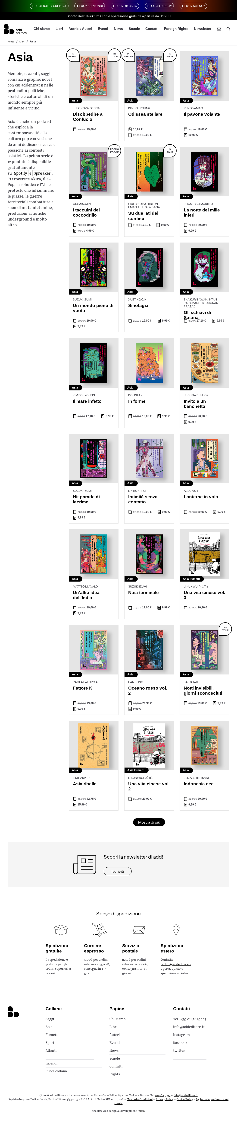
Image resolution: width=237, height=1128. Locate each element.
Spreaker (42, 173)
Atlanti (51, 1050)
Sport (50, 1042)
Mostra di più (149, 822)
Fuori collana (56, 1071)
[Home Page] (15, 29)
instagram (181, 1034)
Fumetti (52, 1034)
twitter (179, 1050)
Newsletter (202, 29)
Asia (49, 1026)
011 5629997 (162, 1095)
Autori (114, 1034)
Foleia (141, 1111)
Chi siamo (42, 29)
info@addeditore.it (189, 1026)
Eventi (103, 29)
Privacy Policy (164, 1099)
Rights (114, 1074)
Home (11, 41)
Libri (59, 29)
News (118, 29)
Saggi (50, 1018)
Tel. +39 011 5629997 (189, 1018)
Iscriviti (118, 871)
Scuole (134, 29)
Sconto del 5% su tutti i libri (87, 16)
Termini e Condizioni (140, 1099)
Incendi (52, 1063)
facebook (180, 1042)
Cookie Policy (185, 1099)
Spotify (20, 173)
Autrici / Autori (80, 29)
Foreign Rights (176, 29)
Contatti (151, 29)
